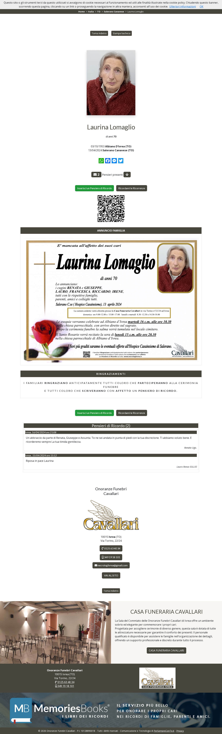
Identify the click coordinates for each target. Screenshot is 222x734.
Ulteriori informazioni (182, 6)
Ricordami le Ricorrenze (131, 188)
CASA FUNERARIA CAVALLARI (166, 650)
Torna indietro (99, 33)
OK (201, 6)
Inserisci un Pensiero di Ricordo (94, 188)
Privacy (180, 730)
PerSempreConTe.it (164, 730)
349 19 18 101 (112, 557)
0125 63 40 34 (112, 548)
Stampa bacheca (121, 33)
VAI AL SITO (111, 575)
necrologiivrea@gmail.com (113, 565)
